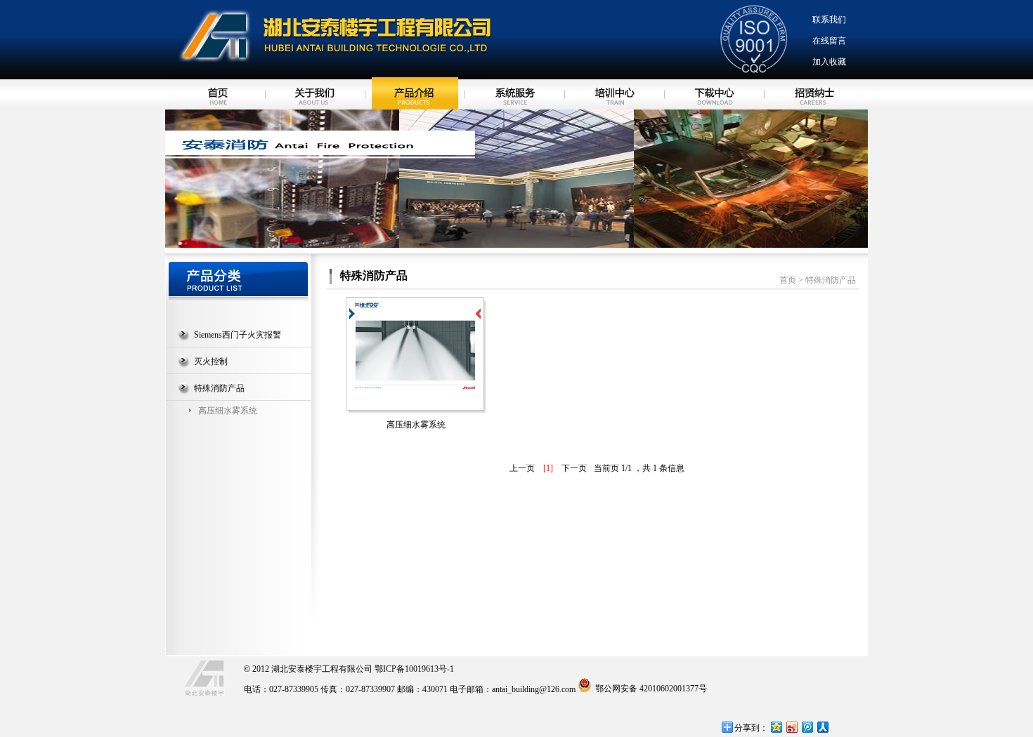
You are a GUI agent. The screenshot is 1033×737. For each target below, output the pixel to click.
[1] (548, 468)
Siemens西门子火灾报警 (237, 335)
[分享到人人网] (822, 727)
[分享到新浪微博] (791, 727)
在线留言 (829, 41)
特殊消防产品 (219, 388)
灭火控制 (211, 361)
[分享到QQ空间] (776, 727)
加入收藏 (829, 62)
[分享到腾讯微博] (806, 727)
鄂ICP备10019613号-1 (414, 669)
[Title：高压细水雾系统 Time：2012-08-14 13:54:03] (415, 345)
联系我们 (829, 20)
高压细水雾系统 (227, 411)
